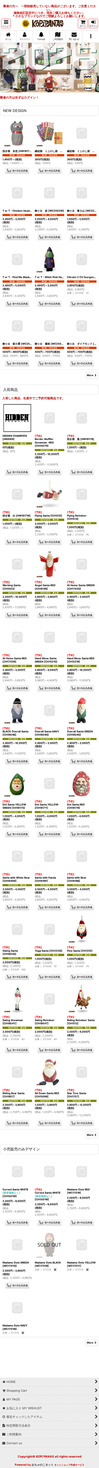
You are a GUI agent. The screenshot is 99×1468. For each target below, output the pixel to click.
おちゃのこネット (43, 1464)
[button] (6, 23)
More (90, 375)
